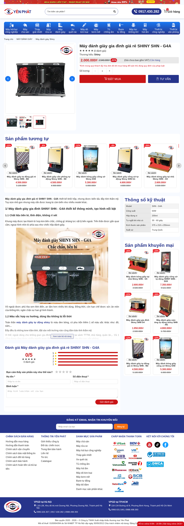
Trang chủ (8, 39)
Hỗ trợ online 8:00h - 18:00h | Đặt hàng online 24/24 (159, 524)
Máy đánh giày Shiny (45, 39)
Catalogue (46, 461)
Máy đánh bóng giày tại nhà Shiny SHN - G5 (125, 177)
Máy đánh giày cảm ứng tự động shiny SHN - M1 (166, 322)
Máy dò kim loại (84, 473)
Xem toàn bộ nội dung (62, 336)
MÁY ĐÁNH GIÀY (24, 39)
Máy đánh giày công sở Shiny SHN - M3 (160, 177)
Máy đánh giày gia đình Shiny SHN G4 (137, 321)
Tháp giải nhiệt (83, 455)
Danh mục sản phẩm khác (89, 489)
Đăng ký (120, 427)
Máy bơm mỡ (83, 477)
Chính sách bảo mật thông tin (21, 453)
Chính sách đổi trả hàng (18, 457)
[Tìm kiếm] (114, 11)
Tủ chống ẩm (83, 464)
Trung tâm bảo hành (51, 449)
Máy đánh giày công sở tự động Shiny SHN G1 (91, 177)
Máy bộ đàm (82, 484)
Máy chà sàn (82, 441)
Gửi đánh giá (106, 402)
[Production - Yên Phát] (17, 11)
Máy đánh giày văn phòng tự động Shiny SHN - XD (21, 177)
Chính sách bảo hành (17, 461)
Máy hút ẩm (82, 468)
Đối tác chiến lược (50, 445)
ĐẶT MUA (114, 79)
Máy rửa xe (82, 446)
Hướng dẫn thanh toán (17, 445)
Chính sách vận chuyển (18, 449)
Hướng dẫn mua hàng (17, 441)
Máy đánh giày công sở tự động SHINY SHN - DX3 (166, 278)
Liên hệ (45, 453)
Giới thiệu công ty (50, 441)
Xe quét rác (82, 459)
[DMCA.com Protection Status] (155, 465)
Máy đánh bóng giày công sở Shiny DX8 (56, 177)
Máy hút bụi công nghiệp (88, 450)
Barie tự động (83, 481)
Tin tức (44, 457)
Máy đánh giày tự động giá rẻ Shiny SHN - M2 (137, 364)
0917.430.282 (148, 11)
